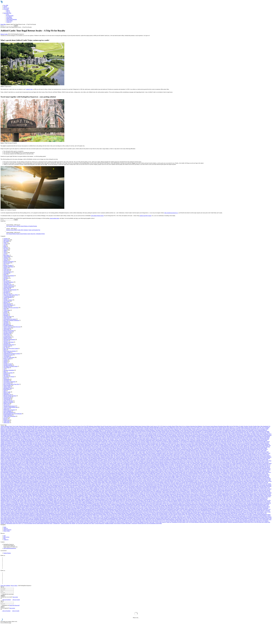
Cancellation (9, 16)
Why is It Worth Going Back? (113, 464)
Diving (248, 460)
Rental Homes (6, 389)
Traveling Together (252, 426)
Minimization (24, 457)
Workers (95, 457)
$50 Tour (139, 477)
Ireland (168, 455)
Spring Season (22, 477)
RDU (112, 455)
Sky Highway (129, 476)
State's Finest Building (58, 469)
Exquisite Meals (8, 460)
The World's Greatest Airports (259, 469)
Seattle (7, 427)
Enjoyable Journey (214, 449)
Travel (37, 440)
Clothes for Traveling (8, 400)
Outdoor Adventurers (84, 459)
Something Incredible (262, 476)
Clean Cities (118, 453)
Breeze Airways (253, 460)
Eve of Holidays (251, 445)
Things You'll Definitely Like (57, 463)
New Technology (194, 434)
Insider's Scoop (22, 483)
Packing (2, 474)
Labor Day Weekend (206, 428)
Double (260, 436)
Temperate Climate (233, 448)
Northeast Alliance (56, 441)
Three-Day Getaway (100, 485)
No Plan (244, 464)
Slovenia (210, 478)
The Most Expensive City (173, 442)
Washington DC (150, 480)
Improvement (81, 437)
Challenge (245, 445)
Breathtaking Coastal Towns (70, 474)
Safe (69, 457)
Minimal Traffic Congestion (19, 481)
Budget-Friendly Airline (10, 488)
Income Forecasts (90, 437)
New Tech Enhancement (122, 482)
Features (254, 427)
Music (4, 371)
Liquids (253, 442)
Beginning (269, 457)
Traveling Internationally (47, 457)
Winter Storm (143, 462)
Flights (4, 308)
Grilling (177, 477)
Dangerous (267, 444)
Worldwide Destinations (115, 480)
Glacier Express (165, 468)
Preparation (77, 467)
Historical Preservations (8, 330)
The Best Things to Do (135, 441)
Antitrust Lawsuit (121, 434)
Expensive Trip (4, 430)
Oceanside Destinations (203, 430)
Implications (225, 432)
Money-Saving (184, 451)
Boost (93, 463)
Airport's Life (169, 431)
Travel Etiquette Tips (159, 436)
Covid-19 (5, 243)
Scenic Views (61, 465)
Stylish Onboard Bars (198, 472)
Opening (98, 437)
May (167, 487)
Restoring (202, 437)
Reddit (260, 471)
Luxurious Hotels (216, 469)
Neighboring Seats (168, 446)
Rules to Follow (47, 454)
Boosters (220, 432)
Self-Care (203, 476)
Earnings (26, 465)
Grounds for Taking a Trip (162, 467)
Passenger (176, 428)
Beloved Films (119, 450)
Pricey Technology (224, 468)
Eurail (85, 467)
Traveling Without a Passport (216, 481)
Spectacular (23, 464)
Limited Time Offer (198, 464)
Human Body (85, 472)
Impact (216, 460)
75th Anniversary (181, 435)
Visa (84, 486)
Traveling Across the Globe (149, 481)
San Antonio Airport (200, 446)
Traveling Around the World (7, 449)
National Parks (6, 306)
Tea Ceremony (54, 462)
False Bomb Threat (50, 430)
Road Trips (5, 314)
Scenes (153, 477)
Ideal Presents (128, 477)
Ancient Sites (11, 462)
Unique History (104, 481)
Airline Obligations (38, 427)
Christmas (5, 257)
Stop (225, 453)
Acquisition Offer (103, 444)
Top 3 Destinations (59, 436)
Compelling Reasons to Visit (257, 477)
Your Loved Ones (53, 444)
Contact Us (8, 22)
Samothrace (125, 478)
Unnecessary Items (43, 481)
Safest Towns (31, 435)
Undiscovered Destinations (29, 450)
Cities (261, 426)
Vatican (81, 464)
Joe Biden (115, 432)
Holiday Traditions (245, 474)
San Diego (107, 485)
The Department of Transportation (157, 457)
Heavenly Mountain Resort (227, 465)
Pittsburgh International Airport (228, 458)
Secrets (70, 427)
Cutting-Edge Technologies (9, 416)
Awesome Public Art (133, 460)
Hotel (208, 450)
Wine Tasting (29, 458)
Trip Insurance (6, 291)
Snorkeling (5, 321)
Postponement (186, 432)
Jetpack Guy (232, 427)
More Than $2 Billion (160, 444)
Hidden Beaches (224, 445)
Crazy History (177, 444)
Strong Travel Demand (34, 465)
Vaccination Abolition (151, 431)
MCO (223, 483)
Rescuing (151, 428)
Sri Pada (144, 478)
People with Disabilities (94, 431)
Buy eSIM (5, 5)
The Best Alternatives (15, 458)
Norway (204, 469)
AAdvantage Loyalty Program (63, 432)
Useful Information (193, 482)
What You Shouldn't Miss (26, 459)
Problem (56, 455)
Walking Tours (6, 338)
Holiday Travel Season (145, 457)
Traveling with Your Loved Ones (10, 307)
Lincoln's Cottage (142, 480)
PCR (210, 427)
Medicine (6, 469)
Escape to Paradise (147, 468)
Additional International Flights (28, 454)
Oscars (168, 482)
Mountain (55, 465)
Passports (139, 446)
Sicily (113, 474)
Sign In (7, 10)
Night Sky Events (161, 487)
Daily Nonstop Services (257, 441)
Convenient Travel (190, 444)
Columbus (199, 478)
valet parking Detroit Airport (97, 215)
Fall (196, 430)
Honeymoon (167, 481)
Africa (29, 471)
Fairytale (259, 460)
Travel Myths (6, 367)
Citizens (7, 431)
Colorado (220, 427)
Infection (81, 439)
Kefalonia (141, 465)
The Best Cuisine (199, 455)
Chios (99, 487)
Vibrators (144, 448)
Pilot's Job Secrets (90, 442)
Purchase (83, 445)
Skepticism (233, 449)
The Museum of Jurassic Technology (99, 440)
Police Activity (48, 432)
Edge (121, 463)
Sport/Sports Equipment (8, 275)
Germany (78, 457)
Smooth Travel (132, 482)
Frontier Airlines (22, 442)
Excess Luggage (145, 437)
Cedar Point (107, 427)
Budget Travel (248, 465)
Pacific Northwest (75, 465)
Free (23, 463)
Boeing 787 (13, 440)
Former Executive (190, 462)
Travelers (159, 432)
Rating (232, 486)
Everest (218, 463)
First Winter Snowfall (53, 437)
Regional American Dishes (69, 476)
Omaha (54, 427)
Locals (80, 458)
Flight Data (101, 434)
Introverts (132, 450)
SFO (148, 450)
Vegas (169, 460)
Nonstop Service (196, 458)
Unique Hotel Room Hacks (210, 480)
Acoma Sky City (157, 449)
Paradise (145, 465)
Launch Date (238, 487)
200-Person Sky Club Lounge (219, 462)
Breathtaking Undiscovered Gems (243, 453)
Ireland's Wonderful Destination (91, 460)
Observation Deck (108, 430)
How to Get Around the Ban (245, 442)
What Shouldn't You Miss (132, 442)
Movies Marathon (18, 476)
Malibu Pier (130, 478)
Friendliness (154, 487)
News (4, 264)
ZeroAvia (134, 449)
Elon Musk (229, 442)
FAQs (7, 14)
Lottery (122, 457)
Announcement (65, 435)
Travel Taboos (107, 471)
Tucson (164, 478)
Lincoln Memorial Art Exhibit (127, 444)
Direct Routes (78, 483)
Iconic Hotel (231, 451)
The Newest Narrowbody (236, 441)
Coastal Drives (164, 445)
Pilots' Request (142, 431)
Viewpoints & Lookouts (8, 376)
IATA (195, 427)
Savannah (269, 486)
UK (156, 468)
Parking (114, 428)
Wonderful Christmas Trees (243, 457)
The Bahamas (223, 455)
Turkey (192, 448)
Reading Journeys (81, 474)
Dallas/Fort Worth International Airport (148, 483)
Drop (220, 448)
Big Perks (165, 476)
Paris (196, 432)
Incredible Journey (78, 451)
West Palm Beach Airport (151, 485)
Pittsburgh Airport (34, 431)
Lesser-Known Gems (253, 471)
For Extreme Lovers (224, 434)
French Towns (266, 454)
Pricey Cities (219, 480)
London (214, 464)
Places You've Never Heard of (114, 454)
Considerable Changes (161, 453)
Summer (5, 362)
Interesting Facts (194, 426)
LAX (4, 253)
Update (36, 432)
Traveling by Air (98, 442)
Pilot (108, 432)
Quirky (77, 439)
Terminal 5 (3, 441)
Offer (256, 458)
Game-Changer (78, 487)
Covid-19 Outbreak (91, 458)
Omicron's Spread (178, 437)
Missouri (234, 462)
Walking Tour (149, 441)
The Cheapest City (163, 442)
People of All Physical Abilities (127, 468)
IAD (62, 486)
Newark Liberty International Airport (176, 487)
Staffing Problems (176, 446)
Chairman (203, 462)
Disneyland (127, 426)
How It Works (205, 483)
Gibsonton (17, 480)
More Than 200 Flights (43, 437)
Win (181, 445)
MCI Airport (238, 462)
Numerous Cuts (16, 449)
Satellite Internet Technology (220, 442)
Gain (157, 442)
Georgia (2, 487)
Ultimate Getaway (176, 473)
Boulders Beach (180, 465)
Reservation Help (7, 13)
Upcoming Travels (117, 487)
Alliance (186, 435)
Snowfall (112, 437)
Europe (73, 431)
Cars (39, 431)
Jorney (243, 467)
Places (19, 453)
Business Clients (7, 434)
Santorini (143, 455)
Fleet (263, 436)
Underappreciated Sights (185, 449)
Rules (43, 459)
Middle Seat (192, 446)
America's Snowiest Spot (158, 460)
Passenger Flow (60, 460)
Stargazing (242, 436)
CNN (204, 459)
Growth (213, 446)
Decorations (84, 476)
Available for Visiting (75, 445)
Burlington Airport (93, 426)
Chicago (111, 448)
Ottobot (245, 435)
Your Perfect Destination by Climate (42, 472)
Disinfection (218, 436)
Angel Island (83, 471)
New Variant (229, 435)
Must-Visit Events (12, 469)
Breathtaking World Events (256, 449)
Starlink (212, 442)
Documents (163, 435)
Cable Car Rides (7, 352)
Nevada (49, 477)
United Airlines (100, 427)
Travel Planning (6, 399)
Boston (129, 430)
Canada (72, 437)
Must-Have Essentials (8, 402)
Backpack (173, 460)
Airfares (217, 448)
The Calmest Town (127, 449)
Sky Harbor (211, 454)
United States (56, 428)
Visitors (206, 487)
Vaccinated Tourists (125, 431)
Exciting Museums (164, 441)
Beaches (5, 312)
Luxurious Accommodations (140, 454)
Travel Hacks (125, 474)
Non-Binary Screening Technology (172, 458)
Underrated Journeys (216, 450)
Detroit (30, 426)
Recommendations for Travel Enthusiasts (12, 413)
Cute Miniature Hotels (136, 455)
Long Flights (99, 468)
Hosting (16, 453)
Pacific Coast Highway (39, 467)
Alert (189, 469)
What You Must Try (58, 476)
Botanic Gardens (7, 358)
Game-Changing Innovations (92, 473)
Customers (261, 487)
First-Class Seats (78, 430)
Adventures (6, 343)
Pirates (226, 460)
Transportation (6, 379)
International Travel (7, 388)
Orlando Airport (137, 426)
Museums (5, 302)
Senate (257, 434)
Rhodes (171, 481)
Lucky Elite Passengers (186, 455)
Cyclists (135, 471)
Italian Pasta (37, 464)
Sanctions (109, 431)
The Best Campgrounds (250, 444)
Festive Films (158, 477)
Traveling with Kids (7, 365)
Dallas (242, 427)
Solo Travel (6, 375)
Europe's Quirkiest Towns (145, 464)
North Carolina (115, 458)
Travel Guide (6, 239)
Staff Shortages (23, 445)
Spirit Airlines (29, 442)
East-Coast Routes (169, 450)
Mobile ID (178, 445)
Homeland (3, 455)
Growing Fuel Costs (236, 440)
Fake (264, 445)
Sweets (44, 440)
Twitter (215, 459)
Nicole (228, 455)
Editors (74, 458)
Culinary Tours (98, 477)
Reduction (201, 451)
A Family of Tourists (184, 439)
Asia (137, 480)
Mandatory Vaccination (155, 430)
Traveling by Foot (7, 363)
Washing (205, 464)
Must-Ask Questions (221, 467)
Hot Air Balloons (189, 472)
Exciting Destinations (66, 477)
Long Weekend (58, 440)
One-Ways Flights (104, 469)
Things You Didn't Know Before (10, 294)
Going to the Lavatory (52, 448)
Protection (212, 437)
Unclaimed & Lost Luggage (9, 319)
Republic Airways (253, 430)
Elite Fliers (39, 459)
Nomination (128, 440)
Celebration (174, 435)
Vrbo (119, 486)
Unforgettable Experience (103, 478)
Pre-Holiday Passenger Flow (26, 436)
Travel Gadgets (38, 476)
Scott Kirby (185, 459)
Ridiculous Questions (145, 430)
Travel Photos (127, 441)
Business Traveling (7, 265)
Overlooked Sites (242, 460)
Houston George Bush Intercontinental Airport (149, 486)
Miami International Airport (55, 487)
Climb (241, 445)
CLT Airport (105, 458)
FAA (221, 430)
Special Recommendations (9, 339)
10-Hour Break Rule (259, 431)
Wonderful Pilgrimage (234, 454)
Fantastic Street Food (45, 446)
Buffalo (212, 451)
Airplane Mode (152, 467)
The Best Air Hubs (192, 459)
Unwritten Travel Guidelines (46, 464)
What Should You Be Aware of (213, 445)
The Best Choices (89, 474)
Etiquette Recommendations (165, 459)
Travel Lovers (263, 455)
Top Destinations (237, 450)
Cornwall (153, 468)
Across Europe (6, 335)
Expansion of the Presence (11, 441)
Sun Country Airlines (217, 431)
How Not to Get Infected (63, 448)
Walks (2, 469)
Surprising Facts (87, 427)
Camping (5, 311)
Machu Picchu (197, 465)
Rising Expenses (34, 448)
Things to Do (167, 463)
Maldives (62, 474)
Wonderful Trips (60, 444)
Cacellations (26, 431)
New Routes (159, 431)
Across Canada (6, 310)
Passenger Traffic (164, 434)
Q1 (23, 465)
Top (254, 458)
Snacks (240, 464)
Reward (104, 442)
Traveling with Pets (7, 299)
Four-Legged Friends (176, 451)
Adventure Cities (219, 472)
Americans (11, 436)
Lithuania (249, 477)
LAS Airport (65, 426)
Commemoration (91, 477)
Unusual (41, 440)
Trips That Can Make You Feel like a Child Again (150, 445)
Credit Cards (6, 421)
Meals (189, 451)
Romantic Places (115, 481)
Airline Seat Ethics (163, 469)
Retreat (157, 471)
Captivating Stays (216, 468)
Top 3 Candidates (155, 469)
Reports (86, 431)
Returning (207, 437)
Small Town (19, 465)
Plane (169, 428)
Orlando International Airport (214, 483)
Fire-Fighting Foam (227, 430)
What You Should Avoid (151, 463)
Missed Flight (196, 463)
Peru (246, 467)
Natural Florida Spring (35, 485)
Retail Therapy (27, 473)
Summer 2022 (229, 428)
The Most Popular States (63, 481)
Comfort (31, 477)
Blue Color (246, 440)
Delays (114, 435)
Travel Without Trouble (26, 439)
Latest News (205, 454)
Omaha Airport (23, 427)
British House (245, 462)
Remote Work (6, 420)
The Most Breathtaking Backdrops (113, 473)
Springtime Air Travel (79, 462)
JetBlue (73, 430)
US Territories (226, 481)
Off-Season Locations (145, 458)
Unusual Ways (71, 451)
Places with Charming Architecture (11, 320)
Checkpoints (166, 437)
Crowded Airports (178, 464)
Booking (192, 469)
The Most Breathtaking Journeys (191, 480)
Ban (95, 437)
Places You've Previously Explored (99, 464)
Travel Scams (6, 301)
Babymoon (146, 427)
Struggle (148, 462)
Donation (123, 454)
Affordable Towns (164, 465)
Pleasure (97, 454)
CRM (4, 251)
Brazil (60, 464)
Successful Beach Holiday (34, 446)
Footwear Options (218, 476)
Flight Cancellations (263, 434)
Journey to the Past (235, 472)
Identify (267, 445)
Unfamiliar (18, 464)
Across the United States (8, 357)
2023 (9, 444)
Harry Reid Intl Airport (227, 482)
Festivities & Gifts (7, 397)
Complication (42, 436)
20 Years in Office (73, 435)
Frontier (129, 439)
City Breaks (54, 471)
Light (32, 473)
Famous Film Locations (75, 480)
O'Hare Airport (178, 426)
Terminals (264, 457)
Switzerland (229, 478)
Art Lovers (213, 463)
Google (118, 444)
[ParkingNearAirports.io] (10, 3)
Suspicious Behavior (262, 430)
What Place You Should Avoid (42, 460)
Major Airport (94, 482)
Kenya (26, 471)
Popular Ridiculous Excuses (32, 441)
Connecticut (241, 465)
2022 (160, 435)
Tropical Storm (63, 430)
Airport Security (191, 483)
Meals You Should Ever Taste (56, 446)
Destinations (27, 453)
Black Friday (6, 255)
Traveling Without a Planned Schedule (149, 476)
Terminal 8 (177, 439)
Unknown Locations (260, 459)
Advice (237, 464)
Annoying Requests (135, 430)
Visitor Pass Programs (158, 428)
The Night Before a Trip (184, 440)
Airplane (250, 439)
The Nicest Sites (87, 464)
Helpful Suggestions (234, 481)
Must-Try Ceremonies (184, 468)
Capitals (263, 472)
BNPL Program (38, 434)
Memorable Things (89, 445)
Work (182, 436)
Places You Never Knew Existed (10, 348)
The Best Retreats (30, 483)
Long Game (18, 454)
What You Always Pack (52, 481)
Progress (225, 449)
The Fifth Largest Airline (139, 439)
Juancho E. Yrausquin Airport (94, 481)
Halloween (5, 393)
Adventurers (122, 477)
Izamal (197, 471)
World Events (6, 334)
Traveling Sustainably (31, 469)
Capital (64, 454)
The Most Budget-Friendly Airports (91, 450)
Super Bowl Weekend (220, 457)
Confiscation (220, 435)
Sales (4, 279)
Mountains (5, 315)
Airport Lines (99, 451)
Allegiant (256, 436)
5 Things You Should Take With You (146, 436)
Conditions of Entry (134, 431)
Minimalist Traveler (240, 463)
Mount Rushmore (129, 483)
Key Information (8, 445)
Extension (164, 440)
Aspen (258, 457)
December (85, 458)
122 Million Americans (6, 435)
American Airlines (146, 426)
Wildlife (120, 474)
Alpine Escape (24, 486)
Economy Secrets (210, 426)
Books (4, 246)
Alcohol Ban (10, 430)
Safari (4, 390)
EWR (121, 483)
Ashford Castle (29, 89)
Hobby (85, 463)
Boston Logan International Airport (187, 485)
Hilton (59, 486)
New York (5, 248)
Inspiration (206, 440)
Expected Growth (70, 453)
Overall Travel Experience (100, 463)
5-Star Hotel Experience (28, 487)
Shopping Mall (153, 427)
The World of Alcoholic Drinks (10, 366)
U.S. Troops (95, 428)
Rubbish (123, 453)
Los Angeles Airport (170, 426)
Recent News (183, 462)
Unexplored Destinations (139, 472)
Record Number (208, 435)
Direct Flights (176, 457)
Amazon (257, 432)
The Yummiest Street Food (55, 458)
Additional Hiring (42, 451)
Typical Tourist (182, 477)
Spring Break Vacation (58, 468)
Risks (194, 435)
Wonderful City (183, 463)
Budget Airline (7, 486)
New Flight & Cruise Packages (235, 431)
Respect (116, 474)
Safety (103, 477)
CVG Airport (264, 435)
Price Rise (226, 485)
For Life (181, 442)
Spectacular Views (122, 472)
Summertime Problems (224, 454)
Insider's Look (116, 483)
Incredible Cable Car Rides (136, 453)
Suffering (232, 455)
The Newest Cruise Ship (229, 487)
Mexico (253, 453)
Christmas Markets (233, 474)
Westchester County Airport (204, 482)
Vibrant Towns (50, 482)
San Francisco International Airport (157, 450)
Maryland (66, 469)
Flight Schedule (220, 485)
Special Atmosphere (110, 450)
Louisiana (95, 487)
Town (7, 448)
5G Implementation (249, 436)
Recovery (216, 454)
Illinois (114, 448)
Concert (21, 487)
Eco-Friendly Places (184, 482)
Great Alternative (249, 458)
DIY (80, 476)
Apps (4, 245)
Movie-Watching (71, 487)
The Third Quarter (250, 431)
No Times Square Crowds (77, 436)
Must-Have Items (36, 428)
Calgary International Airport (55, 485)
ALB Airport (78, 426)
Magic (27, 477)
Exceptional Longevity (146, 477)
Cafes (146, 435)
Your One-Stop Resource (150, 482)
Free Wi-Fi (64, 459)
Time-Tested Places (217, 473)
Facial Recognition (80, 432)
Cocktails (122, 467)
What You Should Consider (238, 478)
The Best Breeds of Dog (30, 440)
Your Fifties (253, 486)
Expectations (153, 442)
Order (126, 467)
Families (51, 455)
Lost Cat (247, 430)
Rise (213, 432)
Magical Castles (4, 34)
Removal (207, 459)
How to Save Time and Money (7, 473)
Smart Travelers (139, 467)
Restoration (190, 458)
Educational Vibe (7, 333)
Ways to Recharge (210, 476)
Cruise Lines (6, 269)
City (10, 448)
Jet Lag (183, 426)
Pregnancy (141, 427)
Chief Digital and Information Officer (67, 450)
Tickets (99, 430)
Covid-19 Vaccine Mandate (146, 434)
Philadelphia (217, 451)
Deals (191, 486)
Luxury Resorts (114, 472)
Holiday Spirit (90, 476)
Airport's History (95, 446)
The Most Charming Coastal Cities (36, 463)
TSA (139, 434)
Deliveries (111, 435)
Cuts (174, 445)
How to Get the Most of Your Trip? (11, 384)
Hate (265, 465)
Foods (37, 449)
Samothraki (119, 478)
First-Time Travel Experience (44, 471)
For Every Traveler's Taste (31, 437)
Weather (52, 472)
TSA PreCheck (21, 430)
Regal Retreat (217, 471)
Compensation (248, 459)
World (102, 459)
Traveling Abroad (50, 440)
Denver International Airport (63, 483)
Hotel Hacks (206, 467)
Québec (135, 474)
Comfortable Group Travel (141, 469)
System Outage (149, 459)
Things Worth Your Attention (148, 453)
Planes (257, 442)
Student (208, 449)
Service (154, 451)
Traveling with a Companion (257, 465)
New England (42, 449)
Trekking (158, 473)
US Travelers (17, 436)
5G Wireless (198, 435)
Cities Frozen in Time (259, 462)
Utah (258, 427)
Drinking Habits (117, 465)
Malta (88, 478)
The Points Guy (68, 458)
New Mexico (238, 444)
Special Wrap (121, 441)
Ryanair (32, 430)
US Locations (54, 454)
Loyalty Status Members (79, 441)
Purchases (131, 472)
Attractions (120, 427)
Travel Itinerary (74, 477)
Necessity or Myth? (92, 472)
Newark (102, 426)
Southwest (210, 455)
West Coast (236, 451)
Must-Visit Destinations (204, 448)
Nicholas (69, 430)
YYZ (83, 485)
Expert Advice (229, 469)
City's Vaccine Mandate (207, 431)
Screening (172, 437)
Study (210, 487)
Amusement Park (114, 427)
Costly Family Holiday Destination (26, 462)
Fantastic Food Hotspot (56, 477)
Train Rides (6, 323)
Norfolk (250, 454)
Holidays (5, 268)
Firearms (215, 435)
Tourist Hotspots (173, 462)
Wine (171, 448)
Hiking (5, 349)
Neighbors (72, 446)
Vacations (5, 238)
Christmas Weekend (50, 436)
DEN (71, 483)
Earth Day (5, 247)
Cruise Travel (80, 486)
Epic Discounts (248, 485)
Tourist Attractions (36, 474)
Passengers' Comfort (145, 444)
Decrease (257, 437)
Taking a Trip (25, 446)
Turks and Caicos (164, 473)
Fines (84, 435)
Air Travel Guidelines (239, 455)
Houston (166, 460)
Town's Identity (203, 471)
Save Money (189, 428)
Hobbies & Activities (8, 372)
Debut (65, 487)
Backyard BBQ (171, 477)
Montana (207, 486)
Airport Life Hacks (186, 454)
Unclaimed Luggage (185, 446)
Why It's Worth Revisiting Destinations (198, 468)
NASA (188, 434)
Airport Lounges (7, 328)
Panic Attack (86, 439)
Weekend (5, 361)
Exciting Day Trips (167, 451)
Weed (147, 448)
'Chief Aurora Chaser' (140, 485)
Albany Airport (71, 426)
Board (206, 462)
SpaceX (41, 445)
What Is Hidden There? (93, 434)
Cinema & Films (7, 398)
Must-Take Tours (243, 472)
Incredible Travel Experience (228, 480)
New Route (61, 462)
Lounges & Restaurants (196, 431)
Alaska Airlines (171, 476)
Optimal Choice (235, 483)
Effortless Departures (86, 483)
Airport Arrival (79, 481)
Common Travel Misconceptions (71, 468)
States (258, 426)
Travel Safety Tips (239, 480)
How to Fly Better (160, 458)
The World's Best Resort (250, 463)
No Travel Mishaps (187, 476)
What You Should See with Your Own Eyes (59, 478)
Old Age (66, 463)
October (36, 471)
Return (78, 444)
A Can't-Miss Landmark (28, 467)
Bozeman (202, 486)
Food (143, 435)
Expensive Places (195, 451)
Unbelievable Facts (64, 427)
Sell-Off (42, 431)
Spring (72, 462)
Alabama (158, 465)
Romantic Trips (101, 448)
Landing (39, 473)
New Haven (236, 465)
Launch (58, 439)
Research (17, 462)
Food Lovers (204, 478)
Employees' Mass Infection (117, 436)
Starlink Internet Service (53, 445)
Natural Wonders (7, 385)
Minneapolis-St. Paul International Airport (74, 460)
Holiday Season (86, 436)
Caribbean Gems (39, 450)
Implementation (183, 458)
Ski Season (5, 278)
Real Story (11, 482)
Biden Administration (22, 432)
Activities (136, 463)
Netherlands (256, 487)
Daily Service (180, 450)
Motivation (126, 457)
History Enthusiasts (141, 459)
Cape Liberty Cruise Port (68, 486)
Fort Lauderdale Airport (40, 430)
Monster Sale (121, 432)
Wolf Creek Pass (167, 474)
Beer (81, 457)
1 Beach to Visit (66, 449)
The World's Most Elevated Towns (134, 481)
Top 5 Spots (212, 436)
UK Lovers (6, 454)
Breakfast (210, 430)
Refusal (179, 436)
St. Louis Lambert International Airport (224, 446)
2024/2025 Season (46, 486)
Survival (45, 448)
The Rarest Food (212, 440)
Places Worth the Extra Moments (47, 474)
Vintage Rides (193, 471)
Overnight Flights (120, 485)
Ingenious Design (139, 473)
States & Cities (6, 262)
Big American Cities (137, 448)
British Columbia (120, 476)
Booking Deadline (135, 486)
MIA (63, 487)
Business (215, 455)
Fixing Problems (95, 444)
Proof (17, 442)
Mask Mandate (158, 440)
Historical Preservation (166, 449)
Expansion (212, 457)
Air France (88, 482)
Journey (171, 457)
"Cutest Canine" (141, 451)
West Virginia (188, 445)
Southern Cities (100, 471)
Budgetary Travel (202, 426)
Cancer (127, 454)
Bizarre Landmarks (71, 459)
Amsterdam (250, 487)
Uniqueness (32, 476)
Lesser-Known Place (105, 462)
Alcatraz (88, 471)
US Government (153, 446)
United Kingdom (257, 478)
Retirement (5, 374)
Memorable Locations (48, 469)
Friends (226, 450)
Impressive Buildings (65, 480)
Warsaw (118, 448)
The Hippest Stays (15, 474)
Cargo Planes (14, 432)
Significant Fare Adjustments (100, 476)
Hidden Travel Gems (231, 467)
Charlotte (110, 458)
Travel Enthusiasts (257, 473)
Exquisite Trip (265, 478)
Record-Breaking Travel (206, 458)
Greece (230, 445)
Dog (147, 451)
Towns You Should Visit (196, 453)
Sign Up (8, 11)
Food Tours (56, 457)
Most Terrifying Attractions (235, 434)
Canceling (139, 437)
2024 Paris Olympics (238, 486)
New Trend (154, 432)
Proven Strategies (113, 486)
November (266, 431)
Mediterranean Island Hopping (196, 441)
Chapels (232, 459)
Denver (121, 451)
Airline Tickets (171, 472)
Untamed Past (23, 480)
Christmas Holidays (7, 287)
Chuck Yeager (85, 455)
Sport (10, 432)
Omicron (5, 298)
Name (100, 446)
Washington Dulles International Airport (23, 482)
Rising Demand (225, 448)
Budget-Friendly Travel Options (219, 478)
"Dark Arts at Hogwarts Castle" (262, 451)
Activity (89, 463)
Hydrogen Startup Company (72, 454)
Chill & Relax (6, 329)
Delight (219, 459)
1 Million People (153, 437)
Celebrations (11, 476)
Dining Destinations (8, 487)
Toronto (75, 437)
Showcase (173, 482)
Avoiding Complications (108, 451)
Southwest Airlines (13, 431)
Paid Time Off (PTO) (78, 478)
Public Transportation (11, 464)
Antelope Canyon (203, 463)
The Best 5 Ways (67, 436)
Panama (164, 431)
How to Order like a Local (127, 465)
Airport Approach (30, 464)
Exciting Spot (173, 463)
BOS (196, 485)
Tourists (176, 432)
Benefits (71, 478)
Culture (102, 487)
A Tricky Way (235, 442)
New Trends (6, 280)
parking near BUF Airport (145, 215)
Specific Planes (173, 485)
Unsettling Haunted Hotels (231, 457)
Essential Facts (106, 480)
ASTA (242, 428)
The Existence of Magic (10, 442)
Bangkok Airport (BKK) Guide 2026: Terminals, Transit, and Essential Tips (23, 230)
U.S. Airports (160, 437)
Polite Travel (72, 481)
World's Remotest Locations (197, 457)
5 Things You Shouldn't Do (14, 439)
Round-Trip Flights (113, 469)
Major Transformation (106, 474)
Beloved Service (177, 455)
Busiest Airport (253, 457)
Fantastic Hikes (36, 453)
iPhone (190, 430)
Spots (22, 453)
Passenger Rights (30, 427)
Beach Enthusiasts (151, 465)
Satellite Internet (4, 444)
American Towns (30, 480)
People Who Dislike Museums (250, 476)
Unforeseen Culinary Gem (259, 483)
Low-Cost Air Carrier (147, 432)
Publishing (207, 442)
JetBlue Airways (113, 434)
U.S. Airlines (252, 432)
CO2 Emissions (262, 432)
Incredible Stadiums (164, 464)
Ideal (129, 450)
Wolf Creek (87, 432)
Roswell (243, 444)
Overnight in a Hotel (44, 487)
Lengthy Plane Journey (96, 483)
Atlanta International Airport (10, 483)
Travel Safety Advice (17, 446)
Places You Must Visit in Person (115, 460)
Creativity (123, 464)
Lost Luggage (110, 463)
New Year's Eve (7, 293)
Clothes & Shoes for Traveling (229, 476)
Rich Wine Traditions (121, 459)
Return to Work (56, 442)
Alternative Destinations (8, 370)
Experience (247, 449)
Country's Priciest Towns (11, 455)
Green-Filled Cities (38, 483)
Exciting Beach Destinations (15, 478)
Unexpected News (217, 474)
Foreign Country (218, 437)
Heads (99, 436)
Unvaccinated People (116, 431)
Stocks (136, 435)
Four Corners (186, 471)
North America (159, 448)
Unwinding (12, 450)
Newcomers (148, 455)
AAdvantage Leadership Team (196, 440)
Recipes (77, 476)
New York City (258, 453)
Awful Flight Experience (32, 457)
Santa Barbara (92, 485)
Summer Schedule (155, 462)
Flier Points (260, 458)
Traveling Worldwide (242, 448)
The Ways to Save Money (189, 442)
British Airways (156, 439)
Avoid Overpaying (195, 454)
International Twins (128, 448)
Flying (53, 467)
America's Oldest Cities (207, 473)
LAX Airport (163, 426)
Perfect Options (239, 476)
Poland (122, 448)
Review (105, 459)
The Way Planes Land (188, 437)
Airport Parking (6, 256)
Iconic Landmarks (7, 411)
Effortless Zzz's (175, 468)
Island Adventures (26, 468)
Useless (224, 435)
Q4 (84, 437)
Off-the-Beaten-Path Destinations (245, 473)
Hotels (4, 274)
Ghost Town (3, 427)
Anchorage (124, 471)
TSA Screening (116, 457)
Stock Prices (209, 432)
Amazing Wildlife (22, 441)
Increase (237, 458)
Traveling (5, 276)
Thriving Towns (114, 471)
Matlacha (14, 465)
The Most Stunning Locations (233, 436)
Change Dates (9, 20)
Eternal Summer (175, 474)
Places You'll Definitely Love (73, 464)
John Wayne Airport (82, 428)
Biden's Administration (174, 441)
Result (157, 459)
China (58, 471)
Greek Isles (209, 469)
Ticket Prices (229, 440)
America (8, 451)
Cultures (251, 474)
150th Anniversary (219, 444)
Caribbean (140, 468)
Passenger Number (261, 446)
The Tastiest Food (122, 445)
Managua (193, 450)
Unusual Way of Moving (195, 439)
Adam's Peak (149, 478)
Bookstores (225, 451)
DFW (69, 462)
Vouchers (234, 430)
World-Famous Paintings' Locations (19, 472)
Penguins (170, 465)
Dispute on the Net (166, 432)
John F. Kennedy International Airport (215, 453)
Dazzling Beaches (123, 458)
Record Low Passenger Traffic (261, 428)
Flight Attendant (230, 439)
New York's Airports (186, 431)
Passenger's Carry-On (118, 430)
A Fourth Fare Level (69, 442)
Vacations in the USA (14, 427)
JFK (87, 426)
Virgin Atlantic (209, 460)
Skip (179, 462)
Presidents (35, 482)
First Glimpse (63, 453)
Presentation (98, 441)
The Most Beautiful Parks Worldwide (218, 439)
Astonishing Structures (76, 473)
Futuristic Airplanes (240, 449)
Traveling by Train (186, 448)
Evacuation (71, 428)
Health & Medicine (7, 415)
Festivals (200, 473)
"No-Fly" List (117, 439)
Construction (77, 453)
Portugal (243, 450)
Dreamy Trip (97, 465)
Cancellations (73, 432)
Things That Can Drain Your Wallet (92, 469)
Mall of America (160, 427)
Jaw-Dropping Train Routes (132, 445)
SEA (266, 483)
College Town (202, 449)
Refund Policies (132, 487)
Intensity (35, 473)
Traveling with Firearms (8, 285)
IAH (161, 486)
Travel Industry (78, 448)
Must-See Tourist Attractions (9, 395)
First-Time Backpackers (85, 440)
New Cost (231, 485)
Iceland (81, 467)
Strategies (104, 468)
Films (265, 450)
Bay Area (66, 462)
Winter (55, 439)
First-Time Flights (82, 482)
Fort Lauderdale (186, 450)
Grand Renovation (90, 486)
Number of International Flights (124, 435)
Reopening (180, 432)
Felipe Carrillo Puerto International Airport (207, 485)
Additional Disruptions (177, 459)
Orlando (132, 426)
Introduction (63, 441)
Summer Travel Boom (112, 444)
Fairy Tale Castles (260, 450)
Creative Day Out (198, 481)
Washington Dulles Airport (137, 428)
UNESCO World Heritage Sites (10, 407)
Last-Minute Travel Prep (173, 469)
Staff (150, 487)
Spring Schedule (126, 451)
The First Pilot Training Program (68, 439)
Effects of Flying (38, 480)
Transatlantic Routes (240, 430)
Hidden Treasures (244, 471)
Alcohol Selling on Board (100, 439)
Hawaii (172, 432)
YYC (63, 485)
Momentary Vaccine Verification (182, 430)
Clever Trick (96, 445)
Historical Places (226, 472)
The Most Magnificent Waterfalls (42, 478)
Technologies (29, 428)
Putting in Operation (106, 436)
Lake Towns (6, 404)
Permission (62, 442)
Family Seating (18, 463)
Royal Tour (251, 478)
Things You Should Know (37, 439)
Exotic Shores (41, 468)
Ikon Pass (39, 486)
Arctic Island (56, 453)
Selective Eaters (242, 481)
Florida (23, 437)
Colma (171, 444)
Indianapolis (77, 471)
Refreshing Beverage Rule (19, 471)
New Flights (225, 431)
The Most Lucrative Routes (120, 455)
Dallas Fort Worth (58, 426)
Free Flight (19, 455)
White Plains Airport (217, 482)
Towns (12, 451)
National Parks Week (121, 442)
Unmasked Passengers (264, 442)
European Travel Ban (127, 427)
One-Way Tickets (196, 486)
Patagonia (171, 467)
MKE (264, 441)
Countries (5, 360)
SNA (74, 483)
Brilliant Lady (245, 487)
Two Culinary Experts (111, 442)
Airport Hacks (177, 453)
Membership (198, 483)
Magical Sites (108, 455)
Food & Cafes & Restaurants (9, 289)
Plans (161, 439)
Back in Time (146, 467)
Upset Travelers (266, 458)
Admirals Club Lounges (83, 449)
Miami (98, 457)
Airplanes (5, 260)
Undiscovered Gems (8, 354)
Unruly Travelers (110, 439)
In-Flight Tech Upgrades (87, 487)
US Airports (36, 436)
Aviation (203, 435)
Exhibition (102, 455)
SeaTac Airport (179, 427)
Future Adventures (83, 477)
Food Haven (130, 471)
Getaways (86, 485)
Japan (231, 464)
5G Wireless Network (8, 296)
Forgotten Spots (6, 346)
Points (265, 487)
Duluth (110, 478)
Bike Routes (6, 324)
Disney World (136, 427)
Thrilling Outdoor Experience (113, 468)
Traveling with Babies (8, 266)
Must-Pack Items (228, 483)
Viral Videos (6, 283)
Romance (171, 453)
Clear (62, 482)
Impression (60, 454)
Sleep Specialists (136, 476)
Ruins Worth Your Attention (9, 351)
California (78, 427)
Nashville (180, 486)
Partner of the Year (236, 428)
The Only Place (219, 440)
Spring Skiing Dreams (90, 441)
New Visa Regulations (86, 480)
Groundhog (146, 428)
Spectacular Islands (155, 455)
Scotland (65, 467)
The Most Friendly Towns (95, 459)
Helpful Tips (14, 428)
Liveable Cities (180, 478)
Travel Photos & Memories (9, 381)
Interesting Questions (46, 473)
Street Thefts (201, 445)
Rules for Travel (31, 432)
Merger (39, 442)
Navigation (171, 464)
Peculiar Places (11, 463)
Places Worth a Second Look (133, 462)
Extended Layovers (19, 473)
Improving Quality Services (168, 439)
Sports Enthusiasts (155, 464)
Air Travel (5, 417)
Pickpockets (214, 487)
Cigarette (166, 428)
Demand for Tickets (56, 431)
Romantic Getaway (159, 481)
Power (143, 446)
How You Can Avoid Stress (134, 458)
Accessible (26, 463)
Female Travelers (80, 463)
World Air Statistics (64, 428)
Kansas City (228, 462)
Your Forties (250, 483)
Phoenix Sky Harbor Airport (250, 446)
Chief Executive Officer (50, 435)
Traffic (219, 458)
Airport (202, 439)
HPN (211, 482)
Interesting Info (237, 459)
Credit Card (113, 485)
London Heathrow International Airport (258, 440)
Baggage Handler (239, 432)
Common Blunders (7, 297)
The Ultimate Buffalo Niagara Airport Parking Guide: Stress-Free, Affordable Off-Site (25, 233)
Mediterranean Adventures (9, 409)
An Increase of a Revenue (80, 442)
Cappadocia (196, 448)
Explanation (141, 460)
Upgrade (86, 462)
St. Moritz (29, 486)
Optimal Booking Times (180, 472)
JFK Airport (6, 241)
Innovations (6, 292)
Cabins (167, 453)
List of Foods (58, 434)
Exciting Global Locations (57, 473)
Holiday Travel (156, 434)
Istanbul (126, 480)
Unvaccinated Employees (47, 442)
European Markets (53, 460)
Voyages (128, 486)
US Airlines (45, 434)
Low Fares (35, 442)
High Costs (199, 427)
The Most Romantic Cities (64, 437)
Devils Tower (136, 483)
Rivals (229, 449)
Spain (180, 428)
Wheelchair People (98, 467)
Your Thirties (244, 482)
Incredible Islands (7, 337)
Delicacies (61, 457)
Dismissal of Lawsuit (203, 434)
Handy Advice (22, 474)
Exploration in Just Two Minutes (86, 465)
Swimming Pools (206, 481)
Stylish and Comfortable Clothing (170, 486)
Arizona (209, 463)
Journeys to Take (234, 473)
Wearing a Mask (4, 439)
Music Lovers (251, 462)
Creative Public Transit (233, 460)
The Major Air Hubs (225, 459)
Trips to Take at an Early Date (103, 472)
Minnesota (114, 478)
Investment (152, 444)
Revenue (244, 431)
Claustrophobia (142, 463)
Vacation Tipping (258, 467)
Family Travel (6, 317)
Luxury (180, 448)
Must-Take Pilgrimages (8, 412)
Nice (111, 462)
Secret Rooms (85, 434)
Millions (254, 459)
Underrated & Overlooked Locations (11, 353)
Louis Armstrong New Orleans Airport (184, 460)
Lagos (123, 487)
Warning (28, 448)
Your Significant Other (105, 465)
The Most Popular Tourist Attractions (252, 480)
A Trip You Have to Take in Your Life (211, 441)
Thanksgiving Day (7, 284)
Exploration (256, 448)
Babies (98, 426)
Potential (85, 478)
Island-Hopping (70, 467)
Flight (90, 439)
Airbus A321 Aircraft (112, 441)
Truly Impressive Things (52, 450)
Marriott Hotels (216, 430)
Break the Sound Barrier (93, 455)
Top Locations (133, 459)
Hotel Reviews (259, 445)
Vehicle (27, 481)
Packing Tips (257, 455)
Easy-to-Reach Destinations (192, 473)
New (86, 430)
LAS (52, 426)
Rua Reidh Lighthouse (151, 471)
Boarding (84, 473)
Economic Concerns (43, 465)
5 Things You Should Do (172, 440)
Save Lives (131, 454)
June (188, 486)
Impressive (231, 450)
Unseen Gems (94, 471)
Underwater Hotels (76, 440)
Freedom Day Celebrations (33, 445)
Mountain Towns (101, 449)
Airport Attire (46, 483)
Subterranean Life (7, 394)
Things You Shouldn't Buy (64, 445)
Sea (125, 476)
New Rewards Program (239, 485)
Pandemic (3, 431)
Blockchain (106, 434)
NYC (103, 430)
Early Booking (93, 478)
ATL (18, 483)
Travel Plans (199, 459)
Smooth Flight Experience (48, 476)
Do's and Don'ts (53, 483)
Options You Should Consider (154, 454)
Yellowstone (205, 444)
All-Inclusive (204, 450)
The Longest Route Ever (178, 467)
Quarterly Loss (252, 437)
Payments (3, 488)
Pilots (219, 455)
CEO (214, 460)
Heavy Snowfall (196, 437)
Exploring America (256, 472)
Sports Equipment (5, 432)
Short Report (203, 460)
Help (93, 439)
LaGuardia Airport (120, 426)
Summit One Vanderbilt (92, 430)
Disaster (243, 459)
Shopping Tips (98, 435)
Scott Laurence (134, 440)
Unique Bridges (130, 473)
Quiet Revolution (97, 474)
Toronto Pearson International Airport (73, 485)
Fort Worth (220, 449)
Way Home (248, 450)
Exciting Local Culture (134, 457)
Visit (211, 450)
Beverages (136, 465)
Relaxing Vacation (250, 428)
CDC (260, 427)
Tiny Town (190, 463)
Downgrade (91, 462)
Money (69, 440)
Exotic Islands (164, 477)
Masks (216, 432)
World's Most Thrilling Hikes (149, 473)
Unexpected (265, 463)
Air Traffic (102, 437)
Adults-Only (198, 450)
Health (233, 464)
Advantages (160, 476)
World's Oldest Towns (185, 453)
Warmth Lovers (255, 454)
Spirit (133, 439)
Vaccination (6, 273)
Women (18, 468)
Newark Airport (107, 426)
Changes (54, 432)
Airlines (5, 250)
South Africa (216, 434)
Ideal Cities (181, 469)
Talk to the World (26, 434)
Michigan (254, 481)
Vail (261, 457)
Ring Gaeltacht (105, 467)
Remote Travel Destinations (203, 436)
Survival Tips (232, 426)
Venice (224, 428)
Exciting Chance (247, 486)
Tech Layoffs (222, 460)
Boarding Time (41, 444)
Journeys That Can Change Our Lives (11, 326)
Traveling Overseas (7, 331)
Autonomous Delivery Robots (254, 435)
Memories (127, 464)
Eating (77, 458)
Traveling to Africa (236, 471)
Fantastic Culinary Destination (216, 486)
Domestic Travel (226, 486)
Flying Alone (66, 446)
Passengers (79, 435)
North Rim (202, 487)
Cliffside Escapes (17, 485)
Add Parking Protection (11, 19)
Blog (5, 24)
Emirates (36, 451)
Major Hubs (116, 451)
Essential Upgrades (108, 487)
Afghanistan (90, 428)
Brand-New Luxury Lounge (86, 453)
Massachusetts (137, 444)
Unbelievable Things (196, 476)
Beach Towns (97, 462)
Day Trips (5, 347)
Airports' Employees (176, 431)
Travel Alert (6, 270)
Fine (84, 430)
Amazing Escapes (141, 471)
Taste (225, 440)
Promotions (220, 426)
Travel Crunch (51, 434)
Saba (86, 481)
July (21, 468)
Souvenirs (143, 441)
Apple (194, 430)
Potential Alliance (30, 451)
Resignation (59, 435)
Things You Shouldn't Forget (14, 459)
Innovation (172, 430)
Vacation (66, 457)
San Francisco (219, 464)
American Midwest (262, 464)
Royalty (246, 478)
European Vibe (90, 467)
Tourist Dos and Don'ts (69, 471)
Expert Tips (130, 474)
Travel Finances (6, 383)
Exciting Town (4, 459)
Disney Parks (6, 288)
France (260, 454)
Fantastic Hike (163, 455)
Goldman (140, 435)
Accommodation (213, 467)
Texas (168, 427)
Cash (268, 487)
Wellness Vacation (91, 454)
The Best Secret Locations (167, 454)
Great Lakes (138, 482)
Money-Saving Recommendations (186, 481)
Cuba (242, 434)
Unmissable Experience (253, 482)
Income (154, 459)
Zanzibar (57, 474)
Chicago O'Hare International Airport (83, 446)
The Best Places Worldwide (190, 436)
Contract (45, 445)
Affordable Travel (59, 467)
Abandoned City (266, 426)
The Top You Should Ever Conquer (228, 463)
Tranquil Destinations (69, 472)
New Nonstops (138, 432)
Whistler (114, 476)
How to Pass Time (190, 477)
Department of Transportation (142, 487)
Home (2, 24)
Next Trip (169, 435)
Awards (63, 458)
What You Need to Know (129, 485)
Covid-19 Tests (205, 427)
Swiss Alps (34, 486)
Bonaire (170, 473)
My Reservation (9, 15)
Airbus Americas (94, 436)
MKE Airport (188, 457)
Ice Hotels (34, 459)
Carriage (18, 445)
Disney (107, 486)
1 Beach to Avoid (74, 449)
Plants (150, 448)
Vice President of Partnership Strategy (146, 440)
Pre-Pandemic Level (133, 434)
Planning (82, 444)
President (111, 432)
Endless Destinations (183, 474)
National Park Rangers (114, 477)
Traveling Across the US (110, 449)
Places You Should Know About (246, 468)
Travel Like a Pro (257, 468)
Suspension (182, 457)
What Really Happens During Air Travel (51, 480)
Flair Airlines (132, 432)
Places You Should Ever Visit (75, 455)
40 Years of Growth (15, 444)
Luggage (74, 427)
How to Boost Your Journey (197, 467)
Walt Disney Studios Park (100, 486)
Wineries (154, 448)
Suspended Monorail (169, 480)
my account (6, 9)
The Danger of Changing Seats (241, 439)
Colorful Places (133, 446)
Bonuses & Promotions (8, 261)
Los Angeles (238, 427)
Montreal (139, 474)
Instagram (209, 468)
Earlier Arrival (250, 467)
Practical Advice (192, 474)
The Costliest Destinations (97, 480)
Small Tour (72, 457)
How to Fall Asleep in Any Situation (204, 474)
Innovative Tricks (132, 467)
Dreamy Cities (265, 473)
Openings (18, 469)
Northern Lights (256, 439)
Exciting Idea (48, 463)
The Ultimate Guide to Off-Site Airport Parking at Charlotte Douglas (21, 226)
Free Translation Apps (17, 434)
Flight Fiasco (223, 469)
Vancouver (109, 476)
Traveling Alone (123, 481)
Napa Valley (23, 458)
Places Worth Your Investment (169, 483)
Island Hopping (225, 464)
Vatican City (239, 467)
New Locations (215, 477)
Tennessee (184, 486)
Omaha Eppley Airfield (159, 480)
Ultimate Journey (261, 481)
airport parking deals (54, 218)
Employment (90, 457)
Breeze (188, 427)
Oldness (120, 471)
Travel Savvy (268, 472)
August (135, 468)
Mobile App (183, 444)
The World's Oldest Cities (226, 471)
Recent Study (67, 482)
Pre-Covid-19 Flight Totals (71, 444)
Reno (45, 477)
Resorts (5, 377)
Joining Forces (149, 439)
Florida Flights (87, 444)
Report (17, 448)
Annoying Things (156, 441)
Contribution (3, 451)
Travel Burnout (30, 472)
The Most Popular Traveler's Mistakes (128, 437)
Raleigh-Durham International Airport (40, 458)
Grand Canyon (153, 426)
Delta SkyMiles (54, 486)
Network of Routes (112, 459)
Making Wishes (132, 480)
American (43, 435)
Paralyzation (117, 437)
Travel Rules (6, 380)
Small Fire (125, 430)
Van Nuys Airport (106, 483)
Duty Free (147, 472)
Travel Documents (7, 316)
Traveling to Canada (146, 474)
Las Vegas (40, 426)
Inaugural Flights (34, 468)
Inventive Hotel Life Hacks (31, 444)
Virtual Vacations (22, 426)
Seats (243, 440)
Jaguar (171, 455)
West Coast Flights (49, 468)
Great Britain (6, 356)
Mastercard (32, 434)
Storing (246, 437)
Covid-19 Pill (203, 432)
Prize (184, 445)
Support (167, 457)
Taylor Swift (16, 487)
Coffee (112, 465)
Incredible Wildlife (7, 325)
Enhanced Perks (70, 441)
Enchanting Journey (189, 465)
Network (212, 459)
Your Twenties (6, 482)
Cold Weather (7, 474)
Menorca (17, 477)
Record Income (22, 448)
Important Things (40, 477)
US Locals (249, 472)
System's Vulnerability (227, 437)
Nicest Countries (103, 454)
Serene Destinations (34, 481)
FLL (178, 485)
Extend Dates (9, 18)
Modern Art (43, 453)
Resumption (99, 458)
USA (165, 427)
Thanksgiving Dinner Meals (107, 457)
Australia (24, 455)
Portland (76, 428)
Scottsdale (194, 478)
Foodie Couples (116, 463)
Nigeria (126, 487)
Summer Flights (101, 482)
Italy (205, 445)
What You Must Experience (157, 474)
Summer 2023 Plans (16, 457)
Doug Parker (197, 462)
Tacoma (184, 427)
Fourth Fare (156, 435)
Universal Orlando (5, 453)
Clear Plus (185, 483)
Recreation (128, 455)
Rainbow (45, 450)
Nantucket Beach (72, 463)
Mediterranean (55, 451)
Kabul (51, 428)
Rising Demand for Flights (144, 442)
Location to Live (116, 462)
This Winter (253, 434)
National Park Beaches (8, 305)
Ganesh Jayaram (79, 450)
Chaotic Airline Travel (11, 437)
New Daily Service (243, 454)
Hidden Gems (6, 403)
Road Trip (168, 444)
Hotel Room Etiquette (179, 480)
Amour (109, 481)
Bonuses (216, 426)
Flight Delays (42, 432)
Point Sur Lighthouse (18, 467)
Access (59, 459)
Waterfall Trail (195, 445)
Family (6, 476)
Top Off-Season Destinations (245, 469)
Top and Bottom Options (161, 482)
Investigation (103, 432)
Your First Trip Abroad (84, 468)
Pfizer (198, 432)
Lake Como (23, 469)
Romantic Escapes (26, 485)
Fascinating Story (255, 485)
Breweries (85, 457)
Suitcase (177, 482)
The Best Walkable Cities (209, 472)
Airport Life (94, 427)
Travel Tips (5, 259)
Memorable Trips (9, 481)
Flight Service (207, 451)
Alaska (77, 459)
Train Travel (29, 474)
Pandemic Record (172, 434)
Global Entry (28, 430)
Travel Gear (223, 436)
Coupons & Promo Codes (188, 464)
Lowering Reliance (148, 460)
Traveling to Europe (62, 451)
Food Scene (134, 477)
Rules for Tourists (40, 454)
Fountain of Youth (45, 485)
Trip (245, 428)
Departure (206, 455)
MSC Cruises (123, 486)
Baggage (5, 418)
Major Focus (249, 481)
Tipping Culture (6, 386)
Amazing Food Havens (171, 478)
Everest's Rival (67, 465)
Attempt (40, 457)
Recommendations (244, 451)
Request (190, 435)
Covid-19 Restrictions (184, 441)
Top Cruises (207, 457)
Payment (47, 444)
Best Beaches (19, 437)
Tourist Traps (6, 408)
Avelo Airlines (247, 434)
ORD (123, 483)
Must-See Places (264, 480)
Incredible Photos (126, 446)
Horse (95, 451)
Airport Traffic (208, 446)
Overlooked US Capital (40, 455)
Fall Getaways (236, 469)
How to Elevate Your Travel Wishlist (175, 471)
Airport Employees (7, 271)
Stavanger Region (198, 469)
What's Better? (120, 469)
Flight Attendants (7, 303)
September (212, 448)
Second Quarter (118, 446)
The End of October (231, 453)
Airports (5, 6)
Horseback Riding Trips (8, 344)
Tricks (201, 454)
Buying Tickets (124, 439)
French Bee (192, 432)
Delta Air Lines (103, 431)
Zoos (28, 426)
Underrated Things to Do (252, 464)
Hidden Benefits (179, 483)
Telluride (13, 448)
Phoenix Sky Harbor (97, 453)
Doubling (62, 471)
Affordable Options (204, 465)
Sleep (170, 468)
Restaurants (150, 435)
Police (172, 428)
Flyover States (123, 462)
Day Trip (175, 465)
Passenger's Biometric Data (239, 437)
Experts (106, 477)
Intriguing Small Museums (28, 478)
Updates (210, 462)
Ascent (238, 445)
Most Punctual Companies (75, 434)
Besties (223, 450)
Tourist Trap (242, 458)
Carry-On (176, 481)
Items (128, 472)
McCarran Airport (47, 426)
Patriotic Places (64, 455)
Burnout (178, 463)
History (241, 446)
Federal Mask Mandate (200, 442)
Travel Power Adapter (90, 435)
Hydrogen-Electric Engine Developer (144, 449)
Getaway (160, 468)
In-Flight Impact (77, 472)
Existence (253, 450)
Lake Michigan (160, 463)
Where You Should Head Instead (27, 460)
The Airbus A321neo (247, 441)
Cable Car (127, 453)
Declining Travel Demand (20, 451)
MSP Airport (159, 451)
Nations (128, 459)
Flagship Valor (104, 441)
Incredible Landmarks (103, 460)
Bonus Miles (226, 426)
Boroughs (183, 473)
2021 (263, 427)
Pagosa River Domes (15, 486)
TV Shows (124, 450)
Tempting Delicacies (249, 455)
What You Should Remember (171, 436)
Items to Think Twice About (161, 472)
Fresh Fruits (102, 473)
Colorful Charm (57, 482)
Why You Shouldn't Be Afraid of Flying (108, 445)
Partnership (210, 434)
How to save (6, 8)
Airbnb (185, 469)
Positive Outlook (198, 444)
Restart (175, 450)
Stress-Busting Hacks (59, 472)
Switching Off (259, 463)
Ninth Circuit (215, 427)
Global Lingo (6, 422)
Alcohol (165, 448)
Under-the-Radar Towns (114, 467)
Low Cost (126, 432)
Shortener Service (32, 449)
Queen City (22, 444)
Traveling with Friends (8, 342)
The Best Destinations (8, 282)
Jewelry (14, 445)
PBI (158, 485)
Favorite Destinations (42, 482)
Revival (193, 455)
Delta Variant (21, 431)
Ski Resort (98, 432)
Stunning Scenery (217, 465)
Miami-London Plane (264, 437)
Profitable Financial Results (108, 446)
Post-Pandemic (37, 435)
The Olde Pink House (262, 486)
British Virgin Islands (5, 458)
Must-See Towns (16, 460)
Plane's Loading (231, 432)
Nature (4, 242)
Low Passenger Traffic (48, 439)
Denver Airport (24, 449)
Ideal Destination (243, 483)
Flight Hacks (187, 467)
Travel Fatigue (92, 468)
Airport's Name (236, 446)
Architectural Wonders (233, 468)
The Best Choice (49, 453)
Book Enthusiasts (188, 478)
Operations (204, 453)
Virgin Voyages (220, 487)
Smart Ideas (153, 458)
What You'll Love (225, 474)
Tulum (142, 482)
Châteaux (64, 464)
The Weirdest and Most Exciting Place (116, 440)
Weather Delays (74, 482)
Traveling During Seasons (9, 406)
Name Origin (197, 460)
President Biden (102, 428)
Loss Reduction (47, 431)
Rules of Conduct (240, 426)
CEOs (270, 434)
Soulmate (107, 448)
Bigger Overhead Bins (164, 485)
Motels (110, 428)
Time (83, 481)
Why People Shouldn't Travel (45, 441)
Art (4, 369)
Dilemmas (152, 472)
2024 (239, 474)
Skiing (210, 465)
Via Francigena (48, 467)
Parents (59, 455)
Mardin (123, 480)
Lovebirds (50, 465)
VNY (111, 483)
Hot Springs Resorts (134, 464)
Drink (168, 448)
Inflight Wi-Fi (173, 427)
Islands (126, 434)
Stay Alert (159, 483)
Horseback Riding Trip (88, 451)
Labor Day (5, 340)
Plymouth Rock (188, 487)
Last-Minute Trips (226, 473)
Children (47, 455)
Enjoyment (36, 487)
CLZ (76, 486)
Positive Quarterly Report (229, 444)
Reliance (149, 469)
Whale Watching (196, 487)
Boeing (132, 435)
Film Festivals (237, 477)
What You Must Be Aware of (51, 459)
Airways (192, 427)
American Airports (248, 427)
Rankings (147, 446)
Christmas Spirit (178, 476)
